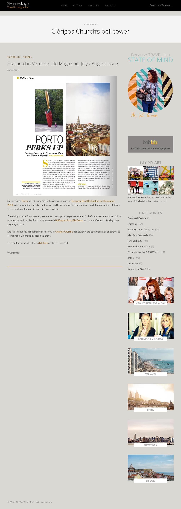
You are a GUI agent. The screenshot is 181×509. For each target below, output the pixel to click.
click (40, 243)
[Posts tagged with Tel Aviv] (151, 375)
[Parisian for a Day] (151, 340)
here (45, 243)
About (64, 5)
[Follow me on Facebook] (147, 127)
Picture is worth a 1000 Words (143, 252)
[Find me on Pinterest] (154, 127)
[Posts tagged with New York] (151, 446)
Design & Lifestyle (137, 218)
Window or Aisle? (137, 269)
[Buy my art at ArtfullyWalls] (151, 193)
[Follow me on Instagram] (152, 127)
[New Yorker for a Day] (151, 304)
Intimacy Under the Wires (141, 229)
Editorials (93, 5)
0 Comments (13, 252)
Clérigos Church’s (64, 231)
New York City (135, 240)
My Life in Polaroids (138, 235)
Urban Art (133, 263)
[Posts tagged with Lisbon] (151, 482)
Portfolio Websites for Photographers (150, 148)
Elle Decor (77, 220)
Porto (25, 201)
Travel (27, 57)
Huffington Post (63, 220)
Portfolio (110, 5)
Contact (77, 5)
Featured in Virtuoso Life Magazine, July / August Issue (62, 63)
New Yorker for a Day (139, 246)
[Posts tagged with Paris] (151, 411)
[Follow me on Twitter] (149, 127)
